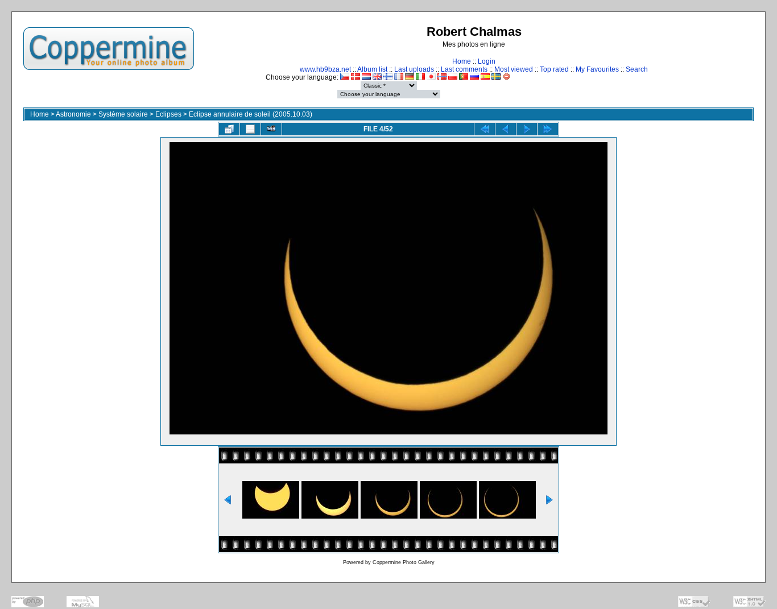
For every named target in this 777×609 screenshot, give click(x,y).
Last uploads (414, 69)
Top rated (554, 69)
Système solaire (123, 114)
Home (461, 61)
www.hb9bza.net (325, 69)
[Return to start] (484, 129)
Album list (372, 69)
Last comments (464, 69)
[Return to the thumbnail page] (229, 129)
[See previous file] (505, 129)
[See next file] (526, 129)
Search (637, 69)
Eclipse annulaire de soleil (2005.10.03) (250, 114)
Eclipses (168, 114)
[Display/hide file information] (250, 129)
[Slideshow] (271, 129)
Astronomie (73, 114)
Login (486, 61)
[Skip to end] (548, 129)
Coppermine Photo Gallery (404, 562)
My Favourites (597, 69)
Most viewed (513, 69)
